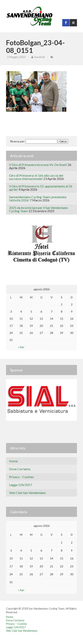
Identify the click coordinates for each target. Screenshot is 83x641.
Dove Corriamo (19, 469)
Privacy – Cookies (21, 477)
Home (13, 461)
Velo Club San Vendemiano (27, 493)
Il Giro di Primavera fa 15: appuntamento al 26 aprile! (40, 187)
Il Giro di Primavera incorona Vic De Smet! (38, 165)
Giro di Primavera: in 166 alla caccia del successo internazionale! (36, 177)
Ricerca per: (17, 141)
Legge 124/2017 (20, 485)
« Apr (21, 347)
